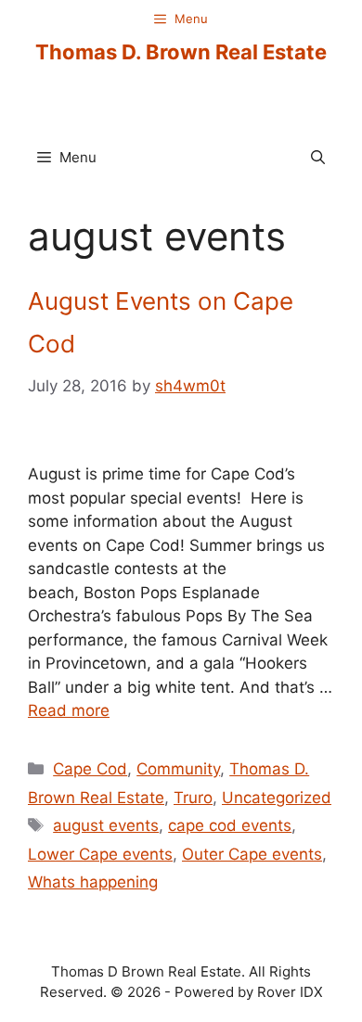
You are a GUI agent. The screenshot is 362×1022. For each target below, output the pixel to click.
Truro (193, 797)
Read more (69, 710)
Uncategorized (276, 797)
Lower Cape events (100, 854)
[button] (317, 157)
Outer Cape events (252, 854)
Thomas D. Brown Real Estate (181, 52)
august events (106, 825)
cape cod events (229, 825)
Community (178, 769)
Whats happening (93, 882)
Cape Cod (90, 769)
